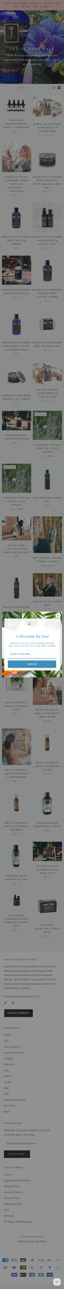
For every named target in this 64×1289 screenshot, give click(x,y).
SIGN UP (32, 664)
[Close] (58, 616)
